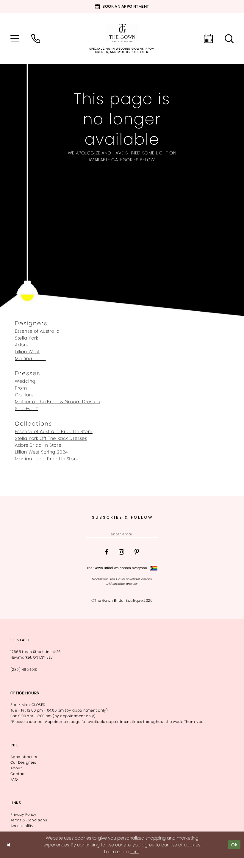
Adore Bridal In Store (38, 445)
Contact (18, 773)
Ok (234, 845)
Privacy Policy (23, 814)
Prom (21, 388)
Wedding (25, 381)
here (134, 851)
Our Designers (23, 762)
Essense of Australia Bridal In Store (54, 431)
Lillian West (27, 351)
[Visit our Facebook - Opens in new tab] (107, 552)
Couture (24, 395)
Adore (22, 345)
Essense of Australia (37, 331)
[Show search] (229, 38)
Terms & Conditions (28, 820)
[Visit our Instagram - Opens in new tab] (121, 552)
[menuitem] (14, 38)
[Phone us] (35, 38)
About (16, 768)
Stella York (26, 338)
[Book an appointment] (208, 38)
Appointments (23, 756)
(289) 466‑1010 (23, 669)
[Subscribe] (152, 534)
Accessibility (22, 825)
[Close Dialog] (9, 845)
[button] (14, 38)
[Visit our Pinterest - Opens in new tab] (136, 552)
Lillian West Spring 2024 (41, 452)
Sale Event (26, 408)
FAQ (14, 779)
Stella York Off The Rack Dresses (51, 438)
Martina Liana (30, 358)
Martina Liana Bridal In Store (47, 459)
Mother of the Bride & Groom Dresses (57, 401)
